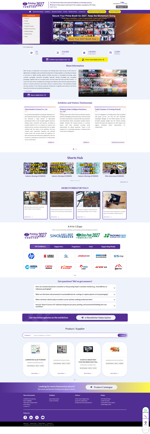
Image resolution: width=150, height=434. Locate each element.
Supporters (58, 247)
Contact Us (82, 11)
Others (26, 36)
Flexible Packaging (28, 31)
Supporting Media (108, 247)
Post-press (26, 23)
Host (91, 247)
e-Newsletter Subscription (98, 317)
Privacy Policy (41, 423)
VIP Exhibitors (40, 246)
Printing (26, 21)
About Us (25, 423)
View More (28, 91)
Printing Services (28, 34)
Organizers (76, 247)
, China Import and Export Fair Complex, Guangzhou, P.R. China (73, 5)
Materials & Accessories (29, 28)
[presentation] (1, 27)
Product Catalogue (103, 387)
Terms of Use (33, 423)
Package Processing (28, 26)
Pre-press (26, 18)
